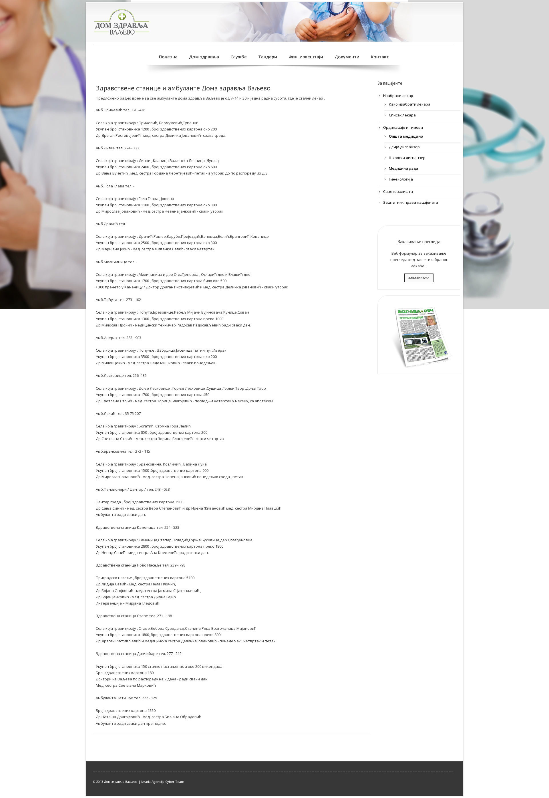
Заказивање (418, 278)
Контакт (380, 57)
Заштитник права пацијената (410, 202)
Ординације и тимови (403, 127)
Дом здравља (204, 57)
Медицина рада (403, 168)
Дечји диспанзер (404, 146)
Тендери (267, 57)
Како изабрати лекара (409, 104)
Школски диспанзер (407, 157)
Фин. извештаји (306, 57)
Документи (347, 57)
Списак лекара (402, 115)
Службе (238, 57)
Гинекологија (401, 179)
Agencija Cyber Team (168, 781)
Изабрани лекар (398, 95)
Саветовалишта (398, 191)
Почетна (168, 57)
